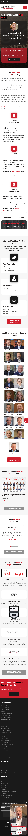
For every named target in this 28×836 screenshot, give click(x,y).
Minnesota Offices (6, 1)
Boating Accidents (5, 728)
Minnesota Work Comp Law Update (9, 767)
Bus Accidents (4, 711)
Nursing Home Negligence (7, 755)
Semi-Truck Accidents (6, 717)
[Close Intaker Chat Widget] (26, 802)
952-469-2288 (4, 811)
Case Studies (4, 785)
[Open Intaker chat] (12, 835)
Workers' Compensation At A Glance (9, 772)
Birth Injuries (4, 748)
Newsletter (3, 793)
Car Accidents (4, 705)
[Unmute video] (18, 816)
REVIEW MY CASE (14, 59)
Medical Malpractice (5, 746)
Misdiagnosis (4, 754)
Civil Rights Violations (6, 730)
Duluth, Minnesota (5, 814)
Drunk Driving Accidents (6, 713)
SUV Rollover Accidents (6, 719)
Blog (2, 781)
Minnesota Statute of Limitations (8, 791)
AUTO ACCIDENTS (6, 702)
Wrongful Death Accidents (7, 744)
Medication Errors (5, 752)
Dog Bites (3, 734)
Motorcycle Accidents (6, 707)
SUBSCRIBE (14, 694)
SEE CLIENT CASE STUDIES (14, 552)
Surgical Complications (6, 757)
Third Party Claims (5, 770)
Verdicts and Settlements (6, 795)
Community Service (5, 787)
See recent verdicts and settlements (14, 231)
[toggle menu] (25, 7)
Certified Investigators (6, 783)
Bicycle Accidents (5, 709)
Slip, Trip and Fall (4, 738)
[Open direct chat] (24, 802)
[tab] (10, 546)
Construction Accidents (6, 732)
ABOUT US (4, 776)
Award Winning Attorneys (6, 779)
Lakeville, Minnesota (5, 810)
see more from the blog (14, 508)
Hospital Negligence (5, 750)
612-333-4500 (4, 807)
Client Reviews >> (5, 797)
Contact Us (3, 789)
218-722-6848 (4, 816)
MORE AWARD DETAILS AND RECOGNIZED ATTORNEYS (14, 672)
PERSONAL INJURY (6, 723)
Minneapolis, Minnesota (6, 806)
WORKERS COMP (5, 761)
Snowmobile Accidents (6, 740)
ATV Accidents (4, 726)
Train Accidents (4, 742)
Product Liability (4, 736)
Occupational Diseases (6, 768)
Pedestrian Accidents (5, 715)
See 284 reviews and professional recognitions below (14, 43)
